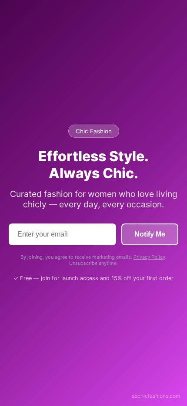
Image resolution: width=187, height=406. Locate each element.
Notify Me (149, 234)
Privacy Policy (149, 257)
